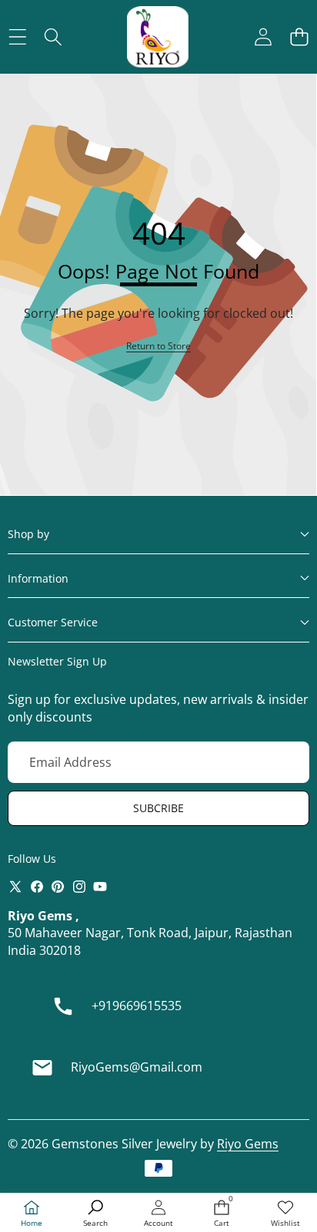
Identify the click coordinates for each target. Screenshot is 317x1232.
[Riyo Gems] (158, 37)
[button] (299, 37)
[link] (285, 1214)
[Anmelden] (262, 37)
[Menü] (17, 37)
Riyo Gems (248, 1143)
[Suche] (53, 37)
